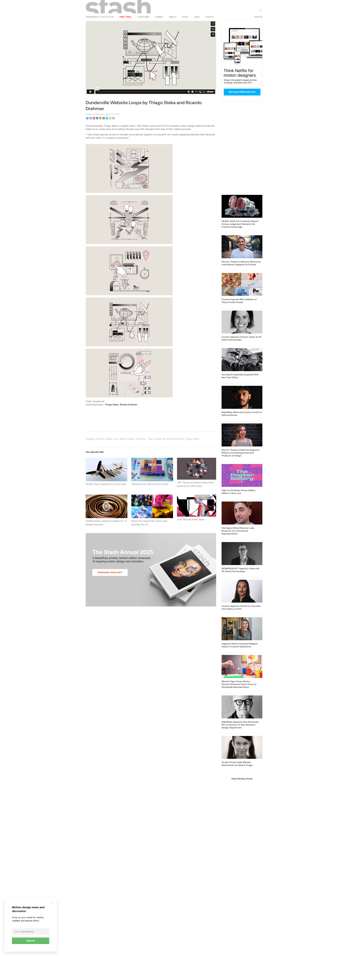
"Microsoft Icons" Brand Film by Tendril (149, 484)
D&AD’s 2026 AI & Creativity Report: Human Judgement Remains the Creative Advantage (240, 224)
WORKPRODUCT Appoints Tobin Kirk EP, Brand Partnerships (240, 570)
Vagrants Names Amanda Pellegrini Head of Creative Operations (240, 645)
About (172, 17)
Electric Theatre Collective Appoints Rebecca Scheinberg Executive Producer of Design (240, 452)
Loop (116, 438)
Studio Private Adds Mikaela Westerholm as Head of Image (237, 764)
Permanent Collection (100, 17)
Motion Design (127, 438)
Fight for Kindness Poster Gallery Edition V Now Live (238, 492)
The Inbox (141, 438)
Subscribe (143, 17)
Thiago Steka (111, 404)
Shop (185, 17)
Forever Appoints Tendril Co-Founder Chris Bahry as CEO (241, 607)
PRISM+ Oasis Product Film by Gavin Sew (106, 484)
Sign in (258, 17)
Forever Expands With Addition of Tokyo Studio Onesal (239, 301)
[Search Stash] (260, 10)
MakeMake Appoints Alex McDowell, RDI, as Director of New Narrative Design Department (240, 724)
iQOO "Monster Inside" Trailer (190, 519)
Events (209, 17)
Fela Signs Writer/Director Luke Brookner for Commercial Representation (238, 531)
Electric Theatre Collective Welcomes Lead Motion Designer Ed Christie (241, 263)
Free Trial (126, 17)
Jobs (196, 17)
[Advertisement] (242, 150)
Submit (159, 17)
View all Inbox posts (242, 778)
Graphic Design (104, 438)
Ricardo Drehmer (128, 404)
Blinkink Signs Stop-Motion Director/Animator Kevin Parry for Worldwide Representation (239, 684)
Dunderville (160, 438)
